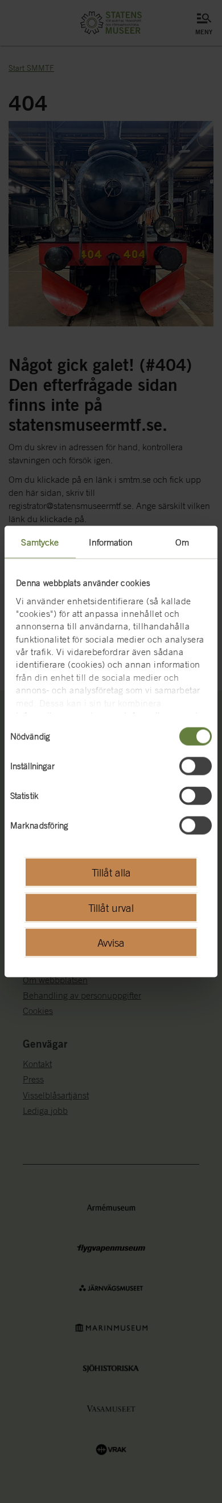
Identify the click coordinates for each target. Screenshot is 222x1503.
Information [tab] (111, 542)
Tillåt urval (111, 907)
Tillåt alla (111, 872)
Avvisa (111, 942)
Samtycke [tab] (40, 542)
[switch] (195, 766)
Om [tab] (182, 542)
